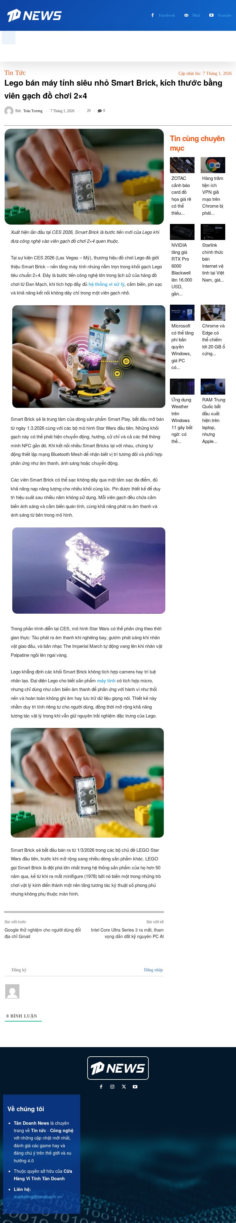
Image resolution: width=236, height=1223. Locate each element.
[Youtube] (211, 15)
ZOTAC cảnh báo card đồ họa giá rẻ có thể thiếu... (181, 195)
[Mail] (186, 15)
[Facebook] (152, 15)
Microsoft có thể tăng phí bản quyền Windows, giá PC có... (182, 346)
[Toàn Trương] (9, 111)
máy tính (106, 680)
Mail (196, 15)
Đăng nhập (153, 970)
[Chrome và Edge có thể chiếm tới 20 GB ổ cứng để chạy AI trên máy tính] (213, 313)
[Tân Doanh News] (118, 1068)
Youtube (225, 15)
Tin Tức (15, 72)
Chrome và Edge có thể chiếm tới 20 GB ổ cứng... (213, 339)
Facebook (167, 15)
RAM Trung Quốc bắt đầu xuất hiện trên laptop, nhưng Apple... (213, 420)
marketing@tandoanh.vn (38, 1196)
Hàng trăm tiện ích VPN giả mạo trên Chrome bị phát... (212, 195)
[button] (8, 37)
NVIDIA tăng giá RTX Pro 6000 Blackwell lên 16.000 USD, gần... (181, 269)
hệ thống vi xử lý (106, 284)
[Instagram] (112, 1087)
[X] (124, 1087)
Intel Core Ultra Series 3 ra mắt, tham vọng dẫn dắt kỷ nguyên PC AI (127, 933)
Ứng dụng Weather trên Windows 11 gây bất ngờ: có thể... (181, 420)
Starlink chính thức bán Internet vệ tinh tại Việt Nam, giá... (213, 262)
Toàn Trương (32, 111)
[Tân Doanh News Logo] (35, 15)
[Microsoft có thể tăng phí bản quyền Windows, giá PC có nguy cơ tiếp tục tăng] (182, 313)
